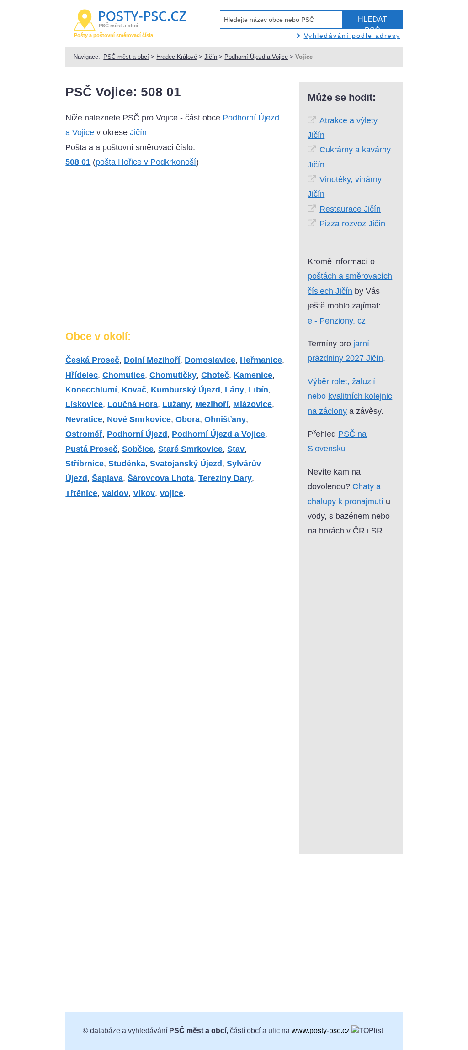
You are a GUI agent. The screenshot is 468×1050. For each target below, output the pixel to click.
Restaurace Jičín (350, 209)
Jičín (210, 56)
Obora (188, 419)
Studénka (126, 463)
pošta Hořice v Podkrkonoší (146, 162)
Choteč (215, 375)
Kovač (134, 389)
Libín (258, 389)
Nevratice (83, 419)
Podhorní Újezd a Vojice (256, 56)
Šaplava (107, 478)
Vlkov (144, 493)
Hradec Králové (176, 56)
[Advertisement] (142, 253)
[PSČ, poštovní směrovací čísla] (367, 1030)
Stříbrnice (84, 463)
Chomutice (123, 375)
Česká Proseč (92, 360)
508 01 (77, 162)
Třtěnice (81, 493)
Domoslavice (210, 360)
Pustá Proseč (91, 449)
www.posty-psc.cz (321, 1030)
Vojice (171, 493)
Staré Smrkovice (190, 449)
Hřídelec (81, 375)
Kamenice (253, 375)
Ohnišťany (225, 419)
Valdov (115, 493)
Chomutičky (173, 375)
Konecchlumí (91, 389)
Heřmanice (261, 360)
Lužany (176, 404)
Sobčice (138, 449)
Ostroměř (83, 434)
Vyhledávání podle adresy (352, 35)
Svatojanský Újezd (186, 463)
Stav (236, 449)
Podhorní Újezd (137, 434)
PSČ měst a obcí (126, 56)
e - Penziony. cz (337, 320)
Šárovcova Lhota (161, 478)
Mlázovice (252, 404)
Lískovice (84, 404)
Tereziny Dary (225, 478)
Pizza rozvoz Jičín (352, 223)
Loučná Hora (132, 404)
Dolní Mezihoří (152, 360)
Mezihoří (212, 404)
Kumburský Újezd (185, 389)
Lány (234, 389)
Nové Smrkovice (139, 419)
